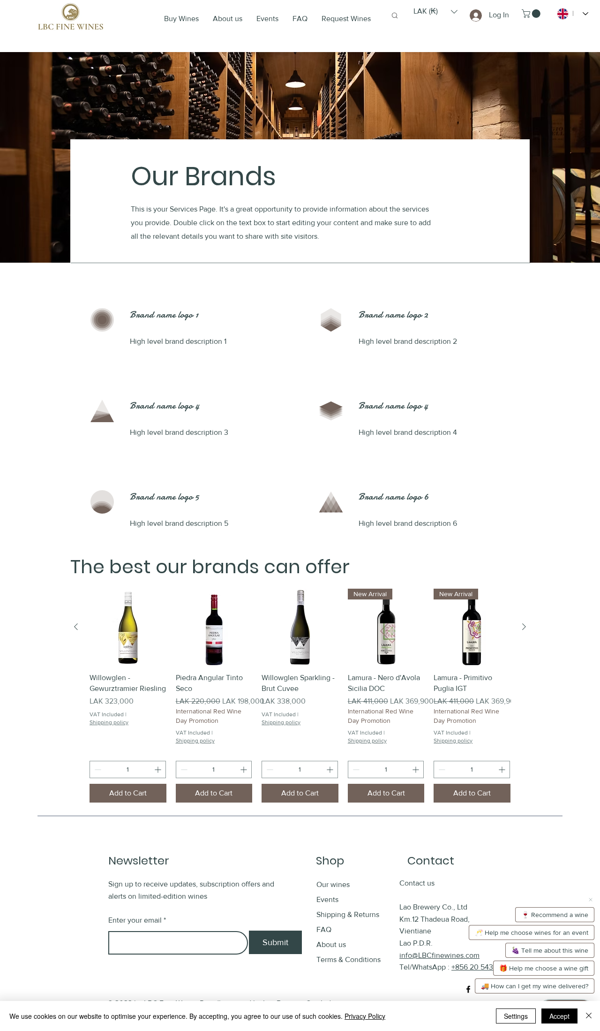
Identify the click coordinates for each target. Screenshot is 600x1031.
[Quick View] (128, 627)
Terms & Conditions (348, 959)
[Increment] (159, 769)
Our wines (333, 884)
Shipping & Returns (348, 914)
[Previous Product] (76, 626)
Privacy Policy (365, 1016)
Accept (559, 1016)
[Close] (588, 1015)
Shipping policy (109, 722)
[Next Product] (524, 626)
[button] (435, 11)
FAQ (323, 929)
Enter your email (135, 920)
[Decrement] (97, 769)
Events (327, 899)
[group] (300, 696)
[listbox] (435, 11)
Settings (516, 1016)
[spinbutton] (128, 769)
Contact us (417, 883)
